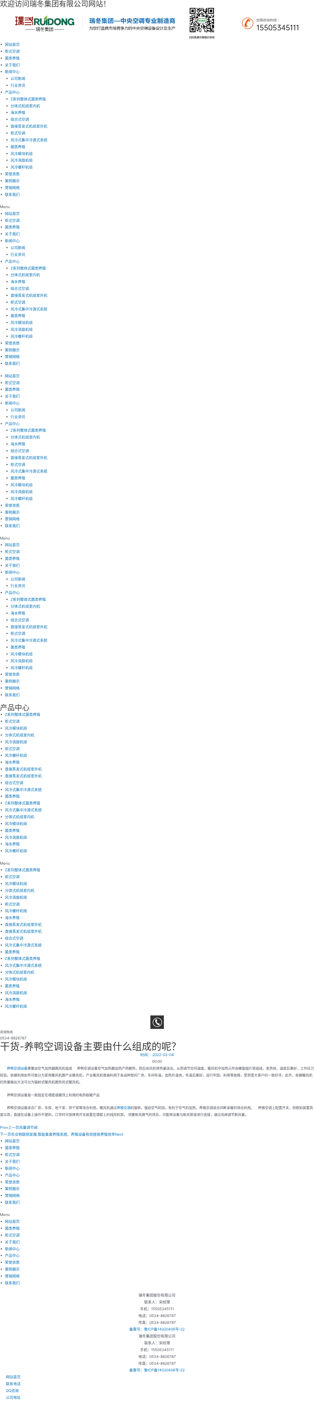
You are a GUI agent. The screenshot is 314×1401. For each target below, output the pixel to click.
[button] (157, 206)
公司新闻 (18, 78)
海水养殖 (18, 112)
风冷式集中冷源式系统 (29, 140)
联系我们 (12, 194)
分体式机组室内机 (25, 106)
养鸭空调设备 (17, 1068)
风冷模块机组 (22, 153)
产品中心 (12, 92)
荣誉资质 (12, 174)
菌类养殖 (12, 58)
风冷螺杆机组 (22, 167)
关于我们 (12, 65)
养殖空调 (124, 1108)
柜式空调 (12, 51)
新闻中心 (12, 71)
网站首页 (12, 44)
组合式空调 (20, 119)
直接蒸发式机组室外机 (29, 126)
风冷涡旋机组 (22, 160)
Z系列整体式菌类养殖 (28, 99)
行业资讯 (18, 85)
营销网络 (12, 187)
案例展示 (12, 180)
